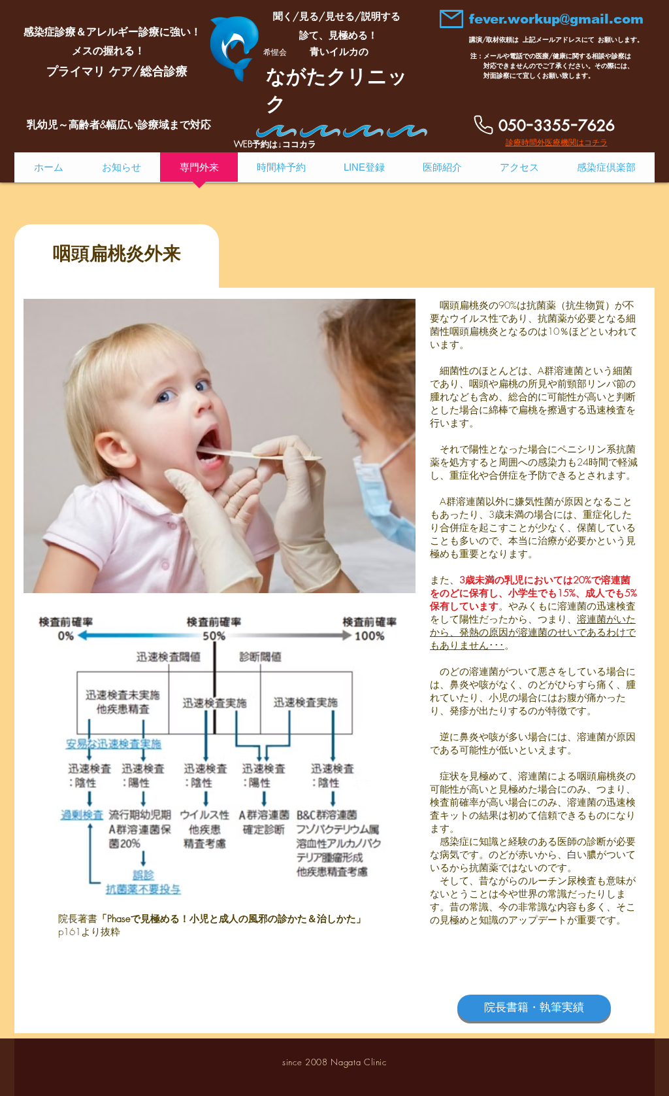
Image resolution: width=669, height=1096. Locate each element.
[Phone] (483, 125)
